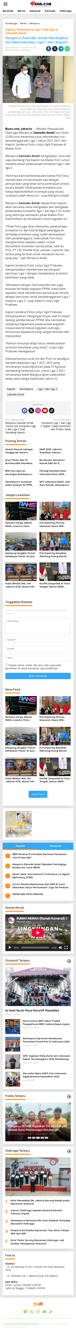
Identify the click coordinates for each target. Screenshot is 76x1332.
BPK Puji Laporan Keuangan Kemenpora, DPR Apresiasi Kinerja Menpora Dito (18, 472)
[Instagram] (38, 410)
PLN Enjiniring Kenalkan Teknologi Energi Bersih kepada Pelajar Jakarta (53, 555)
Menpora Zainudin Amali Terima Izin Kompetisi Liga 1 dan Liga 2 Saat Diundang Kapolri (20, 426)
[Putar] (10, 947)
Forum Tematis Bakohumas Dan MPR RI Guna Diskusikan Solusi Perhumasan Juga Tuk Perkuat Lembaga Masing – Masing (40, 886)
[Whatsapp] (67, 48)
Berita (8, 50)
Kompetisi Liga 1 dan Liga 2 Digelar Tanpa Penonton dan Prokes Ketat (55, 424)
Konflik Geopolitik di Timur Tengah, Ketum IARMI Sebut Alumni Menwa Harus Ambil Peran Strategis (54, 585)
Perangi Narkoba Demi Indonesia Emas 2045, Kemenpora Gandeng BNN (54, 472)
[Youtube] (45, 410)
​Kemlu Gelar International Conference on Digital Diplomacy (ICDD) (40, 876)
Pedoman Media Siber (15, 1326)
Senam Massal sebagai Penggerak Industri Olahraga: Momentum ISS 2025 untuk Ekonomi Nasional (20, 451)
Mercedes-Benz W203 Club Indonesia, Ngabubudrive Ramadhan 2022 (45, 1075)
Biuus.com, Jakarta (19, 129)
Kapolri (10, 29)
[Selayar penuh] (66, 947)
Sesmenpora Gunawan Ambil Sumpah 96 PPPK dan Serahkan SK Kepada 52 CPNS (20, 483)
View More (38, 794)
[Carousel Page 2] (34, 1138)
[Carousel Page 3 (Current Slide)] (38, 1138)
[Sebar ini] (48, 48)
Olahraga (25, 50)
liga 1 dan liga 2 (46, 29)
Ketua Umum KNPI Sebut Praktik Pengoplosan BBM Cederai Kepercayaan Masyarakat (47, 1022)
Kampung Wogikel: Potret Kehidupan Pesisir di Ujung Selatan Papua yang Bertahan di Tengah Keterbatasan (20, 555)
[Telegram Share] (61, 48)
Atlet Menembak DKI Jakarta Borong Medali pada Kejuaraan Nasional (40, 1202)
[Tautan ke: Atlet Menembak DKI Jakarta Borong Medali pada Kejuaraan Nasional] (38, 1176)
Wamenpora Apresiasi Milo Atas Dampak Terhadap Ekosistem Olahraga (40, 1222)
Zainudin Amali (16, 33)
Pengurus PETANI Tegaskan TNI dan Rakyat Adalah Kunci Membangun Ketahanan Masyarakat (37, 1128)
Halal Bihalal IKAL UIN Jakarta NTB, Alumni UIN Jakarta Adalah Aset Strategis (19, 585)
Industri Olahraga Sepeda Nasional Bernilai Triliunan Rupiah (36, 1212)
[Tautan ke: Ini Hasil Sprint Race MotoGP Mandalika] (38, 986)
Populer (20, 845)
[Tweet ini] (54, 48)
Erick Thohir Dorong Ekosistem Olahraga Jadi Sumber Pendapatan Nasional (37, 1242)
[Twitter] (31, 410)
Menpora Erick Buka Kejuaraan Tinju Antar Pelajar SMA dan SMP (40, 1232)
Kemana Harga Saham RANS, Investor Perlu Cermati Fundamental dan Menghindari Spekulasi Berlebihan (20, 524)
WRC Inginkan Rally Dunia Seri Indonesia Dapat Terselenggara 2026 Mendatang (46, 1057)
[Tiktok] (51, 410)
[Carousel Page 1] (29, 1138)
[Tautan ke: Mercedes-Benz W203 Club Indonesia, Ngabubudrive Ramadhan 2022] (12, 1078)
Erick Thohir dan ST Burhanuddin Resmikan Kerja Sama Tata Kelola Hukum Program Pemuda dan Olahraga (20, 462)
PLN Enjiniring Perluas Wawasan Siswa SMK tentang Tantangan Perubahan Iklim (52, 524)
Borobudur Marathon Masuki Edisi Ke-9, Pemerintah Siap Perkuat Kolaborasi (54, 462)
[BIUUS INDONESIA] (41, 3)
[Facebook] (24, 410)
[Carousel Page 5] (46, 1138)
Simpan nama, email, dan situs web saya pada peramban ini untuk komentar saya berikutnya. (33, 666)
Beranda (47, 1323)
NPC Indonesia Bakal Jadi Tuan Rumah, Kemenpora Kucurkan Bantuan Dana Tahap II (54, 483)
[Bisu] (60, 947)
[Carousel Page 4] (42, 1138)
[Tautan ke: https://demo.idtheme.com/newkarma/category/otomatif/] (69, 961)
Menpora (16, 50)
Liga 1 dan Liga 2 (47, 389)
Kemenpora (25, 29)
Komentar (56, 845)
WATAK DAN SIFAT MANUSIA (27, 894)
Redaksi (60, 1323)
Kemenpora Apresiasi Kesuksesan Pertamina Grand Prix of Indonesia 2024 (46, 1040)
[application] (38, 932)
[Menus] (5, 4)
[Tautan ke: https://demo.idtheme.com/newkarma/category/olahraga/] (69, 1151)
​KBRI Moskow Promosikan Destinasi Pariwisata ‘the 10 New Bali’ (39, 856)
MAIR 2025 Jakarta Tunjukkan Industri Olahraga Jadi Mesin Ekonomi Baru (51, 451)
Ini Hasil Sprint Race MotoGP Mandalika (32, 1010)
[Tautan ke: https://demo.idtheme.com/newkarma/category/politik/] (69, 1096)
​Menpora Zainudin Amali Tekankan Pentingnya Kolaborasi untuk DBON (39, 866)
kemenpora (26, 389)
